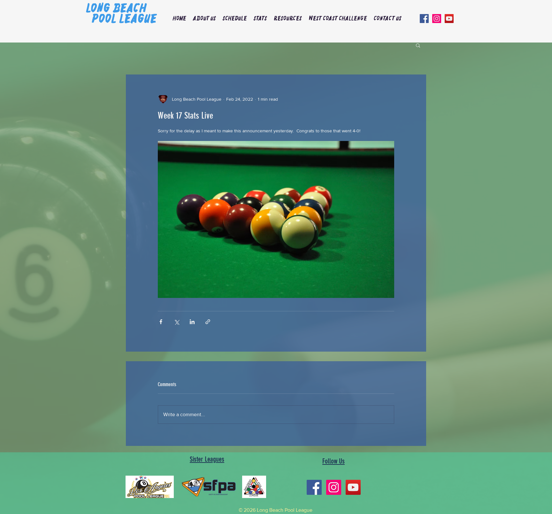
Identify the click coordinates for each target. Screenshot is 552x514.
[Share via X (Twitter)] (176, 322)
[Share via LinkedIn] (192, 322)
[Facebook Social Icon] (424, 18)
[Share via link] (208, 322)
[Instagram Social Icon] (436, 18)
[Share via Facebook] (161, 322)
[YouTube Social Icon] (449, 18)
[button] (204, 19)
